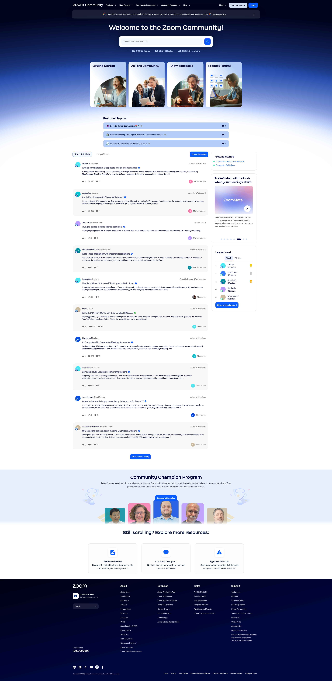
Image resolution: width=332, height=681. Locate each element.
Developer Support (239, 630)
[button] (199, 154)
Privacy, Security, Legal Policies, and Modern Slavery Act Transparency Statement (244, 637)
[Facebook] (102, 667)
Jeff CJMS (86, 222)
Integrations (125, 609)
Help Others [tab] (103, 154)
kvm (84, 308)
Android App (162, 617)
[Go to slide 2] (224, 239)
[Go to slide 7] (240, 239)
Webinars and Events (203, 609)
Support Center (237, 600)
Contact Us (236, 622)
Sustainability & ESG (128, 626)
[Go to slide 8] (245, 239)
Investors (124, 617)
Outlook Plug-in (163, 609)
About (123, 586)
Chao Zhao (232, 272)
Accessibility (236, 626)
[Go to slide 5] (234, 239)
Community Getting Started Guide (230, 161)
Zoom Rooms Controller (167, 600)
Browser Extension (165, 605)
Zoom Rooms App (164, 596)
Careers (123, 605)
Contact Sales (200, 596)
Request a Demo (201, 605)
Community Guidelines (225, 165)
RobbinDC (232, 280)
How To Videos (126, 639)
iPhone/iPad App (164, 613)
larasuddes (87, 279)
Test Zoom (235, 592)
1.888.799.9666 (81, 650)
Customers (125, 596)
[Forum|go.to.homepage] (88, 5)
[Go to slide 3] (228, 239)
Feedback (235, 617)
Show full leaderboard (227, 305)
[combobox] (162, 41)
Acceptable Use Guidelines (200, 673)
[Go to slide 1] (221, 239)
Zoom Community (238, 609)
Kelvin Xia (232, 288)
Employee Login (251, 673)
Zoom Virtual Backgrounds (168, 622)
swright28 (86, 163)
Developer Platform (128, 643)
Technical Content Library (242, 613)
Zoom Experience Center (204, 613)
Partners (123, 613)
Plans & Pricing (200, 600)
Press (122, 622)
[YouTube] (91, 667)
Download (162, 586)
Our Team (124, 600)
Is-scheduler (233, 296)
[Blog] (74, 667)
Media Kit (124, 634)
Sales (197, 586)
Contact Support (238, 5)
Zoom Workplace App (166, 592)
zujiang (231, 264)
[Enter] (207, 41)
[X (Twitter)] (85, 667)
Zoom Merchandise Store (130, 651)
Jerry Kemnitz (88, 397)
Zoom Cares (125, 630)
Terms (166, 673)
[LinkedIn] (80, 667)
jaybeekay (86, 193)
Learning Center (238, 605)
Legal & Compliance (220, 673)
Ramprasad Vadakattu (91, 426)
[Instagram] (97, 667)
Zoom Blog (124, 592)
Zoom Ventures (126, 647)
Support (235, 586)
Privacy (173, 673)
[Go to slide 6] (237, 239)
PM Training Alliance (90, 249)
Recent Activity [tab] (82, 154)
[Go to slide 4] (231, 239)
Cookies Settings (236, 673)
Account (234, 596)
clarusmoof (87, 338)
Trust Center (183, 673)
